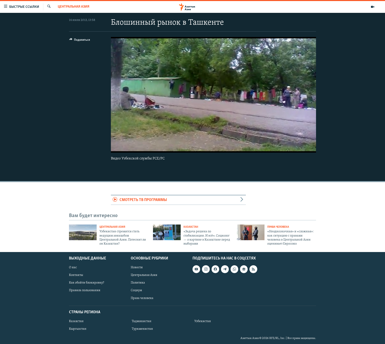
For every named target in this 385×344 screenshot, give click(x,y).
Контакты (76, 275)
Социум (136, 290)
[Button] (79, 41)
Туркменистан (142, 329)
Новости (137, 267)
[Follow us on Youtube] (196, 269)
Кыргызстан (77, 329)
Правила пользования (84, 290)
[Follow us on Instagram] (206, 269)
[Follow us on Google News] (244, 269)
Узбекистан (202, 321)
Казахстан (190, 227)
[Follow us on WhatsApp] (234, 269)
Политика (138, 282)
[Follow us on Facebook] (215, 269)
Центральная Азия (73, 7)
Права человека (278, 227)
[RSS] (253, 269)
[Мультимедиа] (373, 7)
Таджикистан (141, 321)
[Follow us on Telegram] (225, 269)
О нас (73, 267)
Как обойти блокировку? (86, 282)
